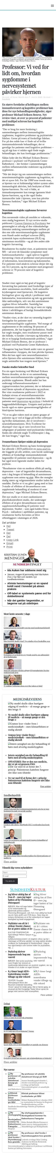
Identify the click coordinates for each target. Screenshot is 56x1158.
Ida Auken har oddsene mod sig (26, 570)
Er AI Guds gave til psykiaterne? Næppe (19, 1031)
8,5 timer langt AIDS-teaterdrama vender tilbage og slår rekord (19, 974)
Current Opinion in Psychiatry (30, 223)
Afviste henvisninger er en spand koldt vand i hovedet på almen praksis (27, 586)
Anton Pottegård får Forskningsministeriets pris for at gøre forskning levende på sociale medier (26, 810)
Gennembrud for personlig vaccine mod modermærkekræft (27, 628)
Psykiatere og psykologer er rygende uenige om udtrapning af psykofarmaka (26, 656)
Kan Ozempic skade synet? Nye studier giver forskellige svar (27, 641)
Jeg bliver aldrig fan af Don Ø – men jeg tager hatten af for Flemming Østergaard (20, 898)
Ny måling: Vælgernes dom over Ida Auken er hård (23, 686)
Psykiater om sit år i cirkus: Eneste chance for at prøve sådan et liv (20, 926)
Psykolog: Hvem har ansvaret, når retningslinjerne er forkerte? (28, 1058)
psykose (36, 401)
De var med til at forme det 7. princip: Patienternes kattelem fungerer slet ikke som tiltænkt (29, 780)
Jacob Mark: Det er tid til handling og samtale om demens (26, 1044)
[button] (52, 5)
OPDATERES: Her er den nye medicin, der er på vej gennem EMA (27, 763)
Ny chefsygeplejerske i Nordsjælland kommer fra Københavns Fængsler (34, 1116)
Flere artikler (45, 786)
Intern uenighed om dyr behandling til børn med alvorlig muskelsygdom (28, 756)
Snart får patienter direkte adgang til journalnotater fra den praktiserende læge (26, 671)
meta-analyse (43, 448)
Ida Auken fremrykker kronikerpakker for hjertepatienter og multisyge (27, 856)
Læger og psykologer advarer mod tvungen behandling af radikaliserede (26, 841)
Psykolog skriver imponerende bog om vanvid (19, 954)
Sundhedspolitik (12, 795)
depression (22, 401)
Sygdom (6, 99)
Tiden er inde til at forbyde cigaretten (18, 1017)
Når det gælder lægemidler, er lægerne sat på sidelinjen (25, 602)
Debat (7, 1003)
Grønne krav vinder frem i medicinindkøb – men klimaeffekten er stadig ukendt (28, 737)
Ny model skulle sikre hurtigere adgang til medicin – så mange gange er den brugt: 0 (28, 717)
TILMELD (10, 881)
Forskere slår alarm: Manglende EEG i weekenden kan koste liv (27, 825)
